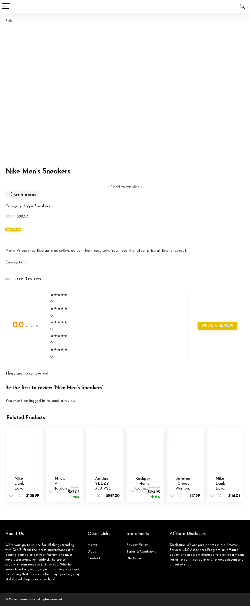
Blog (91, 552)
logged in (37, 401)
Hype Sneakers (37, 206)
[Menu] (6, 6)
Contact (94, 558)
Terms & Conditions (141, 552)
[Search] (242, 6)
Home (92, 545)
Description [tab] (15, 262)
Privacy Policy (137, 545)
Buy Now (13, 229)
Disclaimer (134, 558)
